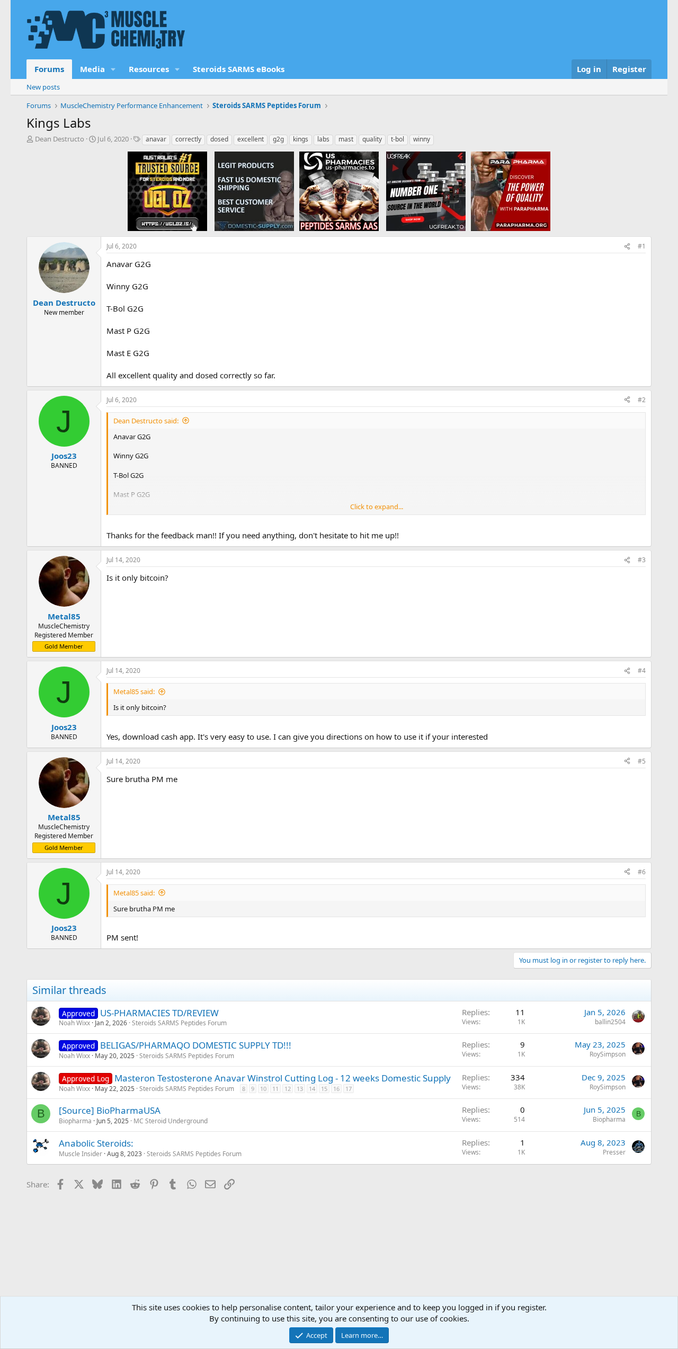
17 (348, 1089)
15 (324, 1089)
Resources (149, 69)
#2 (642, 399)
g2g (278, 139)
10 (263, 1089)
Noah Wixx (74, 1022)
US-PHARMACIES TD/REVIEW (159, 1013)
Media (92, 69)
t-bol (397, 139)
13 (300, 1089)
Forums (49, 69)
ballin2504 (610, 1021)
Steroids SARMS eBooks (238, 69)
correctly (188, 139)
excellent (250, 139)
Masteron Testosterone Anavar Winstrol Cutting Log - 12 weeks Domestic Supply (282, 1078)
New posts (43, 87)
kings (300, 139)
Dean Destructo (59, 139)
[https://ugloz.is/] (167, 190)
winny (421, 139)
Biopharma (75, 1120)
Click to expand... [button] (376, 506)
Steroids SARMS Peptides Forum (179, 1022)
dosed (219, 139)
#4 (642, 670)
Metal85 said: (134, 691)
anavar (156, 139)
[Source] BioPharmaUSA (109, 1110)
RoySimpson (608, 1054)
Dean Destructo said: (146, 420)
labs (323, 139)
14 (312, 1089)
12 (287, 1089)
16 (336, 1089)
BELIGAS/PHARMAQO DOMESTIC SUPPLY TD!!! (195, 1045)
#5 (642, 761)
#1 (642, 246)
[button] (113, 69)
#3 (642, 559)
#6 (642, 871)
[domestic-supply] (254, 190)
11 (275, 1089)
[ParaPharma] (510, 190)
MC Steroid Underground (170, 1120)
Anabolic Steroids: (96, 1143)
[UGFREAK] (426, 190)
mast (345, 139)
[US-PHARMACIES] (339, 190)
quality (372, 139)
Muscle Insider (80, 1153)
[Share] (627, 247)
